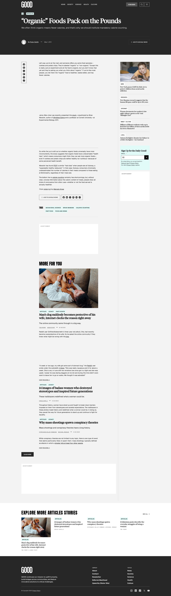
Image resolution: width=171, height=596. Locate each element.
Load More (27, 454)
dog (67, 337)
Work (122, 84)
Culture (94, 4)
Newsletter (96, 577)
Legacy (51, 311)
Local (123, 135)
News (63, 4)
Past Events (60, 311)
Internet (124, 108)
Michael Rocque (63, 432)
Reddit (89, 366)
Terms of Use (125, 163)
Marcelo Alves (58, 189)
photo (46, 189)
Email (124, 153)
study (74, 115)
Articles (30, 13)
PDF (55, 166)
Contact (95, 574)
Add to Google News (140, 42)
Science (78, 4)
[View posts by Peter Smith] (23, 42)
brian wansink (68, 208)
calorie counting (58, 177)
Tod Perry (42, 327)
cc (49, 189)
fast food (49, 211)
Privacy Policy (134, 163)
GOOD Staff (51, 327)
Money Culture (126, 122)
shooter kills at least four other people (69, 443)
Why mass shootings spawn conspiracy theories (68, 422)
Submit (147, 157)
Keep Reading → (44, 380)
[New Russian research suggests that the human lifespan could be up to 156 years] (135, 99)
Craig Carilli (43, 401)
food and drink (61, 211)
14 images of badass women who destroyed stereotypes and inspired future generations (66, 389)
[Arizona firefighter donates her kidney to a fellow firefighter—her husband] (135, 136)
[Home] (22, 14)
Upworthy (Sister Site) (100, 583)
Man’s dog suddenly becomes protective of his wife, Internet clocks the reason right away (67, 316)
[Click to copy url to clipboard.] (24, 80)
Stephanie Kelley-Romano (48, 432)
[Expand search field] (142, 4)
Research (124, 97)
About (94, 571)
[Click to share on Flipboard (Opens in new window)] (24, 74)
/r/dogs (61, 368)
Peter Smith (34, 42)
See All (145, 514)
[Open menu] (146, 4)
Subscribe (131, 4)
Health (86, 4)
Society (70, 4)
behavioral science (53, 208)
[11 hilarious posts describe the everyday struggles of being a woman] (135, 524)
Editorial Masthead (99, 580)
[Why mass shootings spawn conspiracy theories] (102, 523)
